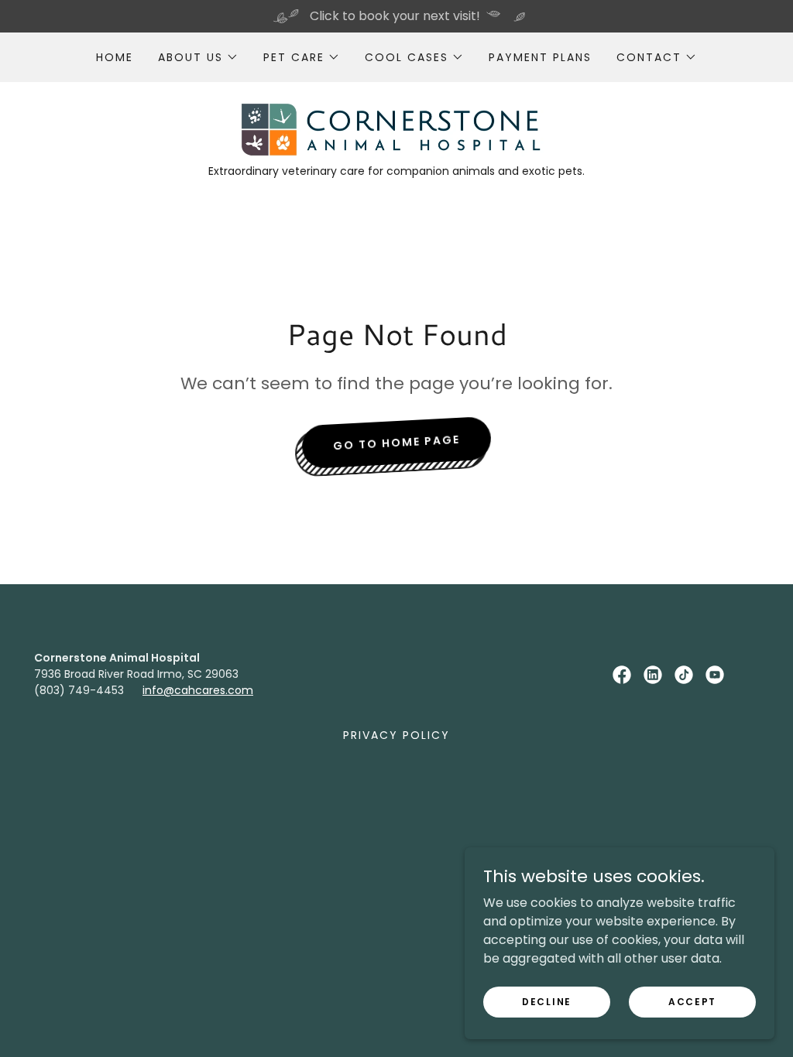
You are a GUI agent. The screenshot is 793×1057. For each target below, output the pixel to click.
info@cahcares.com (197, 690)
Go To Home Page (397, 442)
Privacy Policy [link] (396, 735)
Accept (692, 1000)
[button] (198, 57)
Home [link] (114, 57)
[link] (396, 129)
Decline (547, 1000)
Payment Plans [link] (540, 57)
